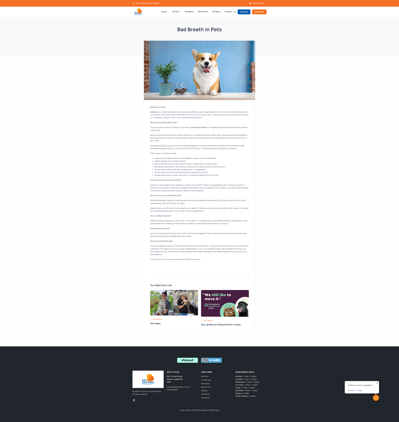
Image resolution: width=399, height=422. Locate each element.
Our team (155, 323)
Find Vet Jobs (214, 410)
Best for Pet (203, 11)
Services (175, 11)
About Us (204, 376)
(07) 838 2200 (257, 3)
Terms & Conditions (200, 410)
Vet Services (206, 380)
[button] (376, 398)
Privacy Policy (185, 410)
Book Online (259, 12)
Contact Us (205, 398)
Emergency (189, 11)
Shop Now (244, 12)
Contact (228, 11)
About (164, 11)
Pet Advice (216, 11)
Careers (204, 390)
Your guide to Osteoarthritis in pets (221, 324)
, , (175, 379)
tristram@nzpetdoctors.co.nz (178, 387)
